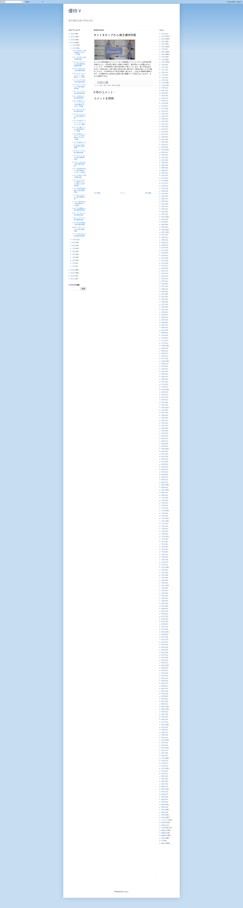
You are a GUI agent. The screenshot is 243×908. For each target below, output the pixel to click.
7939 (163, 590)
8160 (163, 621)
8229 (163, 642)
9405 (163, 740)
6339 (163, 472)
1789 (163, 88)
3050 (163, 227)
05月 (163, 44)
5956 (163, 446)
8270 (163, 655)
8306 (163, 665)
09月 (105, 85)
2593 (163, 155)
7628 (163, 570)
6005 (163, 451)
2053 (163, 98)
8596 (163, 686)
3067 (163, 232)
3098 (163, 245)
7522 (163, 552)
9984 (163, 812)
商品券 (163, 830)
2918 (163, 209)
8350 (163, 668)
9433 (163, 745)
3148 (163, 253)
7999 (163, 601)
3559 (163, 317)
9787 (163, 768)
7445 (163, 529)
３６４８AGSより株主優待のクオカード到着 (79, 52)
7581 (163, 560)
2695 (163, 173)
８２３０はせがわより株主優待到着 (79, 69)
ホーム (122, 193)
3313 (163, 294)
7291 (163, 513)
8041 (163, 606)
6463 (163, 477)
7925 (163, 588)
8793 (163, 694)
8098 (163, 614)
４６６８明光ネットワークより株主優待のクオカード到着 (79, 136)
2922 (163, 212)
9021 (163, 714)
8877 (163, 701)
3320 (163, 297)
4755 (163, 387)
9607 (163, 750)
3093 (163, 242)
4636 (163, 371)
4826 (163, 392)
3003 (163, 217)
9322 (163, 727)
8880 (163, 704)
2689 (163, 168)
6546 (163, 480)
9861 (163, 789)
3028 (163, 222)
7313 (163, 518)
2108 (163, 103)
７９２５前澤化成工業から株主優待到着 (79, 190)
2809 (163, 191)
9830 (163, 776)
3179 (163, 263)
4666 (163, 377)
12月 (74, 45)
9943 (163, 797)
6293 (163, 467)
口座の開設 (165, 828)
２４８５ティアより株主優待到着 (79, 151)
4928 (163, 415)
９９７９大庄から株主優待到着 (79, 58)
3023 (163, 219)
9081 (163, 719)
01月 (163, 34)
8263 (163, 647)
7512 (163, 541)
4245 (163, 356)
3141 (163, 250)
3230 (163, 276)
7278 (163, 511)
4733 (163, 384)
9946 (163, 802)
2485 (163, 137)
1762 (163, 80)
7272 (163, 508)
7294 (163, 516)
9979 (163, 810)
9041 (163, 717)
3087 (163, 237)
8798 (163, 696)
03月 (101, 85)
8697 (163, 691)
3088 (163, 240)
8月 (73, 245)
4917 (163, 397)
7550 (163, 557)
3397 (163, 310)
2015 (73, 42)
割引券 (114, 85)
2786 (163, 186)
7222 (163, 503)
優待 (118, 85)
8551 (163, 678)
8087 (163, 611)
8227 (163, 639)
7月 (73, 248)
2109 (163, 106)
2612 (163, 157)
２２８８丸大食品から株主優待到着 (79, 223)
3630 (163, 320)
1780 (163, 85)
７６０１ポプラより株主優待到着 (79, 219)
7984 (163, 598)
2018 (73, 34)
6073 (163, 456)
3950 (163, 353)
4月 (73, 257)
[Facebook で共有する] (107, 82)
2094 (163, 101)
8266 (163, 650)
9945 (163, 799)
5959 (163, 449)
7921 (163, 585)
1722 (163, 75)
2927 (163, 214)
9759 (163, 763)
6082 (163, 459)
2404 (163, 129)
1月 (73, 266)
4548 (163, 364)
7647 (163, 575)
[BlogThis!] (101, 82)
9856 (163, 786)
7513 (163, 544)
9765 (163, 766)
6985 (163, 495)
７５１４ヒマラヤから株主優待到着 (79, 81)
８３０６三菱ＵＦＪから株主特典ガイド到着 (79, 129)
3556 (163, 315)
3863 (163, 351)
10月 (74, 239)
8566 (163, 681)
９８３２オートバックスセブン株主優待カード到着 (79, 75)
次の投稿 (97, 193)
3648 (163, 322)
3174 (163, 260)
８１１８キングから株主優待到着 (79, 110)
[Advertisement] (123, 173)
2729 (163, 181)
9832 (163, 781)
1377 (163, 67)
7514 (163, 547)
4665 (163, 374)
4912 (163, 395)
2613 (163, 160)
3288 (163, 291)
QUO (163, 817)
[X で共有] (104, 82)
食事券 (163, 835)
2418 (163, 132)
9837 (163, 784)
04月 (163, 41)
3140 (163, 248)
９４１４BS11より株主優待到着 (78, 97)
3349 (163, 302)
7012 (163, 498)
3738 (163, 338)
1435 (163, 72)
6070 (163, 454)
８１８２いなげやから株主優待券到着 (79, 164)
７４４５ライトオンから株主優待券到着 (79, 157)
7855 (163, 583)
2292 (163, 121)
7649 (163, 578)
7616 (163, 567)
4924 (163, 410)
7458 (163, 534)
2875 (163, 196)
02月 (163, 36)
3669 (163, 327)
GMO (163, 815)
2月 (73, 263)
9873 (163, 792)
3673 (163, 330)
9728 (163, 758)
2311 (163, 124)
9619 (163, 755)
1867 (163, 90)
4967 (163, 425)
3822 (163, 348)
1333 (163, 65)
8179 (163, 629)
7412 (163, 521)
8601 (163, 688)
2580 (163, 152)
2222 (163, 111)
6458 (163, 474)
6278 (163, 462)
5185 (163, 433)
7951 (163, 596)
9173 (163, 722)
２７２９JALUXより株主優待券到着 (79, 235)
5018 (163, 431)
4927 (163, 413)
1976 (163, 95)
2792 (163, 188)
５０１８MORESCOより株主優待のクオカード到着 (79, 170)
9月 (73, 242)
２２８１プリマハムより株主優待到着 (79, 116)
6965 (163, 492)
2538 (163, 147)
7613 (163, 565)
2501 (163, 139)
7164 (163, 500)
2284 (163, 116)
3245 (163, 279)
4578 (163, 366)
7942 (163, 593)
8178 (163, 627)
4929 (163, 418)
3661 (163, 325)
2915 (163, 206)
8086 (163, 609)
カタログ (164, 820)
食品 (163, 838)
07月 (163, 49)
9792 (163, 771)
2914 (163, 204)
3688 (163, 333)
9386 (163, 735)
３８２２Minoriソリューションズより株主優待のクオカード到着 (79, 103)
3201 (163, 271)
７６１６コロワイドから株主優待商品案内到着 (79, 64)
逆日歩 (163, 825)
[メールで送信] (98, 82)
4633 (163, 369)
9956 (163, 807)
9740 (163, 761)
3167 (163, 258)
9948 (163, 804)
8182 (163, 632)
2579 (163, 150)
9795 (163, 773)
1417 (163, 70)
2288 (163, 119)
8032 (163, 603)
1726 (163, 78)
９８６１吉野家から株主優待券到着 (79, 209)
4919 (163, 400)
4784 (163, 389)
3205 (163, 273)
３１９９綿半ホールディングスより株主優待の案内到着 (79, 145)
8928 (163, 709)
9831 (163, 779)
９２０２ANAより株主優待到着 (79, 176)
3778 (163, 343)
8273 (163, 657)
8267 (163, 652)
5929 (163, 438)
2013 (73, 273)
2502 (163, 142)
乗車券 (163, 833)
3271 (163, 286)
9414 (163, 743)
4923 (163, 407)
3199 (163, 268)
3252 (163, 284)
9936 (163, 794)
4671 (163, 382)
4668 (163, 379)
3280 (163, 289)
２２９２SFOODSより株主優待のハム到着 (79, 203)
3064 (163, 230)
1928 (163, 93)
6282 (163, 464)
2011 (73, 279)
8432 (163, 673)
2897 (163, 201)
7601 (163, 562)
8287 (163, 660)
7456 (163, 531)
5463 (163, 436)
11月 (74, 48)
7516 (163, 549)
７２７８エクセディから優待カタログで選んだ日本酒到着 (79, 182)
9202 (163, 725)
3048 (163, 224)
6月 (73, 251)
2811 (163, 193)
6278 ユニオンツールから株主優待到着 (78, 229)
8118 (109, 85)
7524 (163, 554)
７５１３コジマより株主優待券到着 (79, 92)
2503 (163, 145)
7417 (163, 523)
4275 (163, 358)
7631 (163, 572)
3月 (73, 260)
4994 (163, 428)
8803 (163, 699)
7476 (163, 536)
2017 (73, 37)
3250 (163, 281)
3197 (163, 266)
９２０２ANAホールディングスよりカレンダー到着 (79, 122)
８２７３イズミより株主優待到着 (79, 214)
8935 (163, 712)
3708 (163, 335)
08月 (163, 52)
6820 (163, 485)
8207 (163, 637)
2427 (163, 134)
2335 (163, 126)
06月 (163, 47)
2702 (163, 175)
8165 (163, 624)
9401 (163, 737)
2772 (163, 183)
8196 (163, 634)
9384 (163, 732)
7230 (163, 505)
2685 (163, 165)
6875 (163, 490)
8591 (163, 683)
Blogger (125, 892)
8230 (163, 645)
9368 (163, 730)
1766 (163, 83)
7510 (163, 539)
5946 (163, 441)
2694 (163, 170)
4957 (163, 423)
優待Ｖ (75, 10)
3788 (163, 346)
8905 (163, 706)
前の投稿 (148, 193)
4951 (163, 420)
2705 (163, 178)
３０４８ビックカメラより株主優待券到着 (79, 86)
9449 (163, 748)
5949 (163, 444)
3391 (163, 307)
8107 (163, 616)
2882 (163, 199)
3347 (163, 299)
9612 (163, 753)
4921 (163, 402)
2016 (73, 40)
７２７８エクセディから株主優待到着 (79, 197)
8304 (163, 663)
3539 (163, 312)
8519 (163, 676)
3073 (163, 235)
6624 (163, 482)
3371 (163, 304)
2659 (163, 162)
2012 (73, 276)
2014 (73, 270)
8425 (163, 670)
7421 (163, 526)
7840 (163, 580)
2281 (163, 114)
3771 (163, 340)
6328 (163, 469)
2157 (163, 108)
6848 (163, 487)
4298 (163, 361)
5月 (73, 254)
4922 (163, 405)
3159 (163, 255)
